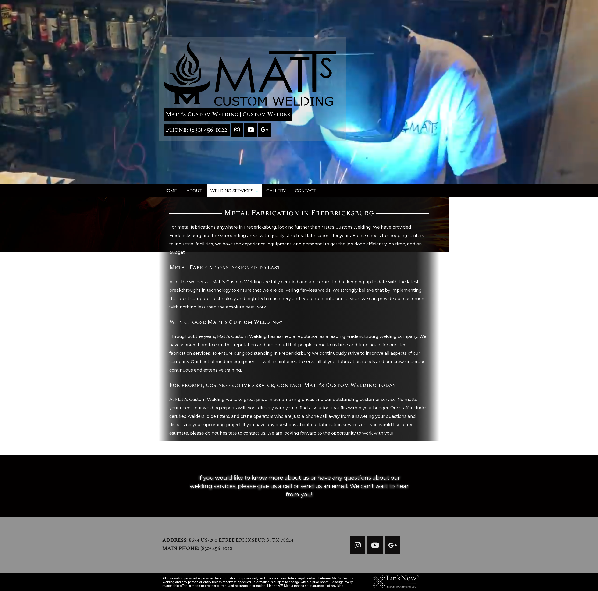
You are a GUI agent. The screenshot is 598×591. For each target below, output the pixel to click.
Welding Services (231, 190)
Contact (305, 190)
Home (170, 190)
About (194, 190)
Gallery (276, 190)
